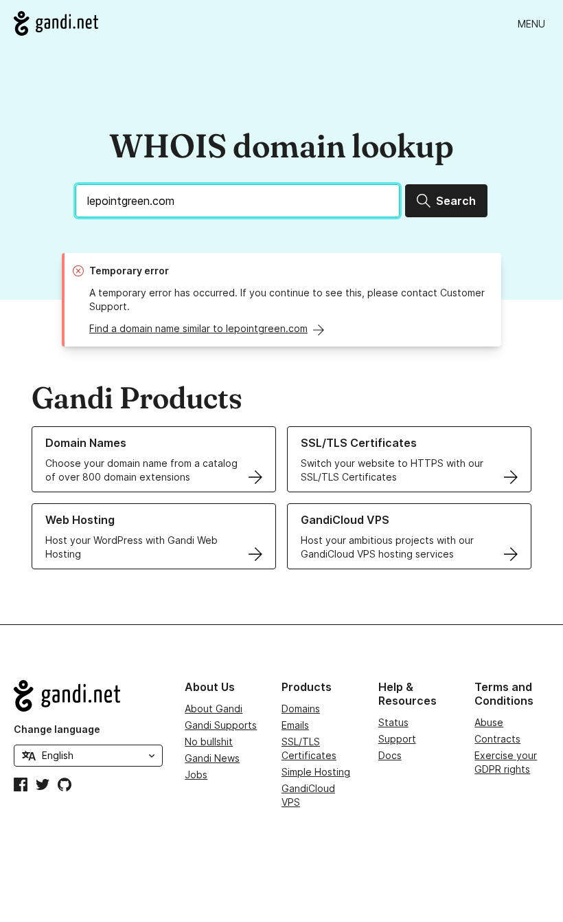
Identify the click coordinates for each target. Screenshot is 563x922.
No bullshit (209, 741)
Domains (301, 708)
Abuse (488, 722)
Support (397, 739)
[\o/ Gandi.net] (88, 696)
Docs (390, 755)
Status (393, 722)
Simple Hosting (316, 772)
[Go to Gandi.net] (56, 23)
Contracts (497, 739)
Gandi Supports (221, 725)
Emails (295, 725)
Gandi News (212, 758)
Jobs (196, 774)
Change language (57, 729)
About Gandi (213, 708)
